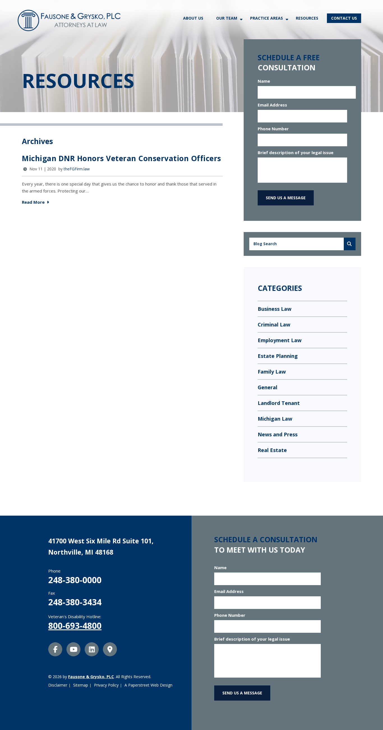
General (267, 387)
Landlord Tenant (279, 403)
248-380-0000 (74, 580)
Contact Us (344, 18)
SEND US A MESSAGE (286, 197)
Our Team (226, 18)
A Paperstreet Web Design (148, 685)
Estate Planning (278, 356)
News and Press (277, 434)
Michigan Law (275, 418)
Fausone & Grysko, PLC (91, 676)
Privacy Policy (106, 685)
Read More (34, 202)
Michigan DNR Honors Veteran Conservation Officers (121, 158)
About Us (193, 18)
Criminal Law (274, 324)
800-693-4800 (74, 625)
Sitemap (80, 685)
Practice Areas (266, 18)
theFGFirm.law (77, 169)
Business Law (274, 308)
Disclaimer (57, 685)
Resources (307, 18)
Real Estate (272, 450)
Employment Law (279, 340)
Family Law (272, 371)
